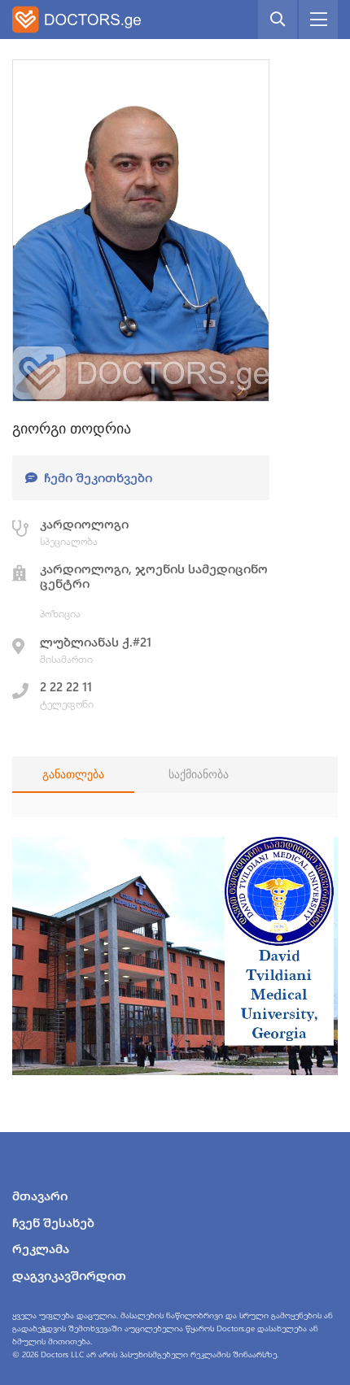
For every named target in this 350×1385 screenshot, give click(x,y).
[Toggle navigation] (318, 19)
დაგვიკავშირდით (69, 1275)
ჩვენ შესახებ (53, 1222)
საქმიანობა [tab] (198, 774)
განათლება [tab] (73, 774)
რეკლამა (40, 1248)
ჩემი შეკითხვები (96, 477)
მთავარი (40, 1195)
